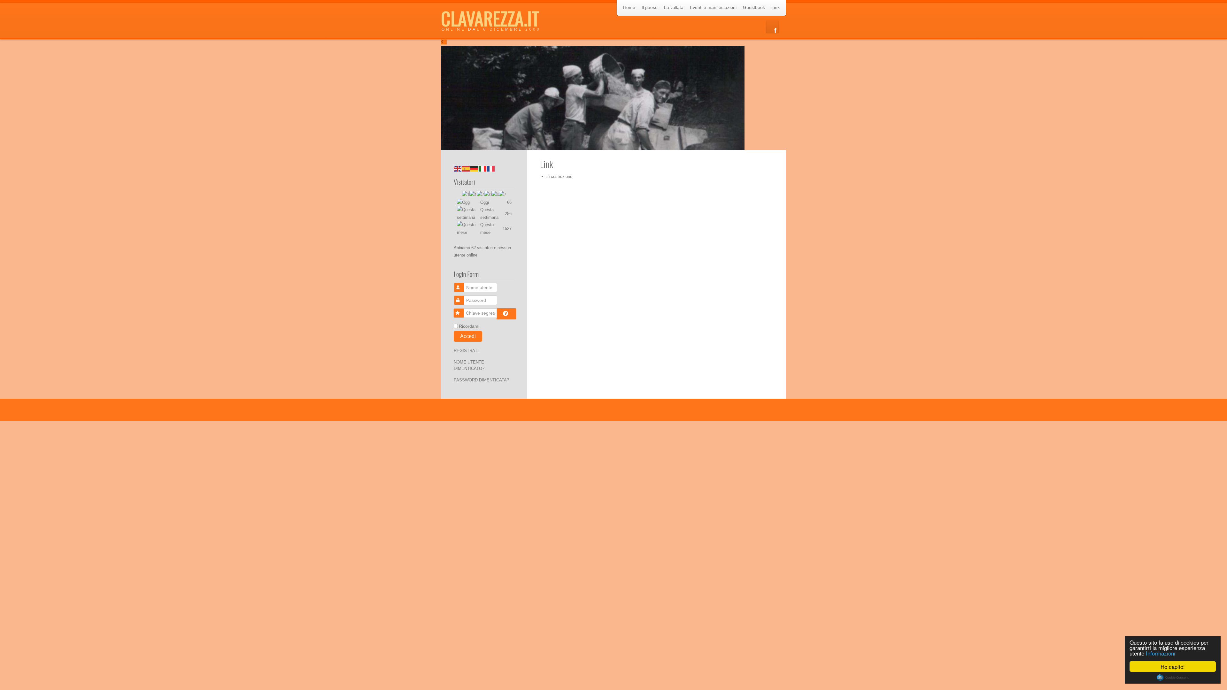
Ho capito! (1173, 667)
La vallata (673, 7)
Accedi (468, 336)
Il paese (650, 7)
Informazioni (1160, 653)
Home (629, 7)
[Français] (491, 168)
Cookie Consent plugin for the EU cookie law (1173, 677)
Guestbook (754, 7)
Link (775, 7)
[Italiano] (483, 168)
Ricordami (469, 326)
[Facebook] (772, 27)
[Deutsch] (474, 168)
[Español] (466, 168)
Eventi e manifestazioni (713, 7)
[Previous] (444, 42)
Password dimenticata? (481, 380)
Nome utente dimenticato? (469, 365)
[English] (458, 168)
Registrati (466, 350)
